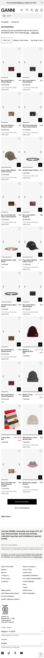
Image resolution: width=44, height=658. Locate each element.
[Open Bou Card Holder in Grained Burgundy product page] (11, 376)
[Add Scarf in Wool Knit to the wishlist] (19, 406)
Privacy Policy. (38, 557)
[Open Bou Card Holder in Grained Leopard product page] (11, 107)
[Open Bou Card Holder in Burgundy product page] (33, 196)
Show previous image (3, 62)
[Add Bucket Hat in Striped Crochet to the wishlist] (41, 451)
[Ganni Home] (8, 10)
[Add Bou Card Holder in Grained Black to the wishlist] (41, 49)
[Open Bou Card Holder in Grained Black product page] (33, 62)
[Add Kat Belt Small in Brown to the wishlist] (41, 139)
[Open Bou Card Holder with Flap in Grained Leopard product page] (11, 464)
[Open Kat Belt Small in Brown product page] (33, 152)
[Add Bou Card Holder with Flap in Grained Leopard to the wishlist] (19, 451)
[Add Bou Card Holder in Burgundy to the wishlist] (41, 184)
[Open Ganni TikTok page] (8, 653)
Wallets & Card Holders (20, 40)
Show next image (19, 62)
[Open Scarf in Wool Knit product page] (11, 419)
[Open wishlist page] (27, 10)
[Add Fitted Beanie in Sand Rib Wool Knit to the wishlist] (41, 406)
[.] (22, 3)
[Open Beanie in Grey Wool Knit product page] (33, 376)
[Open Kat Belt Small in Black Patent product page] (11, 286)
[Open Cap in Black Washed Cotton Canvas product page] (33, 241)
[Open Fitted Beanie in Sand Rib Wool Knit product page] (33, 419)
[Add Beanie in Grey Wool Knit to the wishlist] (41, 363)
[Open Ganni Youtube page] (21, 653)
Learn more (5, 89)
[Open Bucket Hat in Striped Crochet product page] (33, 464)
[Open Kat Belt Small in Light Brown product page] (11, 241)
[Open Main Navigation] (41, 10)
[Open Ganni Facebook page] (15, 653)
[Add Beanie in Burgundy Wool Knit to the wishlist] (41, 318)
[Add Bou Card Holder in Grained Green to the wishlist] (19, 318)
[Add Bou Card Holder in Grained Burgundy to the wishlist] (19, 363)
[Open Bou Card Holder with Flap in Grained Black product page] (33, 107)
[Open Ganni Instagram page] (2, 653)
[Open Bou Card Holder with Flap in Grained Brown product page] (11, 196)
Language (4, 639)
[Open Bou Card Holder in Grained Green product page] (11, 331)
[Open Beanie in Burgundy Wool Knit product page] (33, 331)
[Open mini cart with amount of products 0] (36, 10)
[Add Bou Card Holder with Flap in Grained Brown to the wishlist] (19, 184)
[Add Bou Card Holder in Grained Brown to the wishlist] (19, 49)
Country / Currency (6, 627)
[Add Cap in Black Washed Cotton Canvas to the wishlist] (41, 228)
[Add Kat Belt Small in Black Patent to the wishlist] (19, 273)
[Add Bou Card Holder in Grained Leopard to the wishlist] (19, 94)
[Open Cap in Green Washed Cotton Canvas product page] (11, 152)
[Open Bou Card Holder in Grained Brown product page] (11, 62)
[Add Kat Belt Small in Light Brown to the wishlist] (19, 228)
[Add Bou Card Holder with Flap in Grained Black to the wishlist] (41, 94)
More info (35, 33)
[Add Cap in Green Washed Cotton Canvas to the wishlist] (19, 139)
